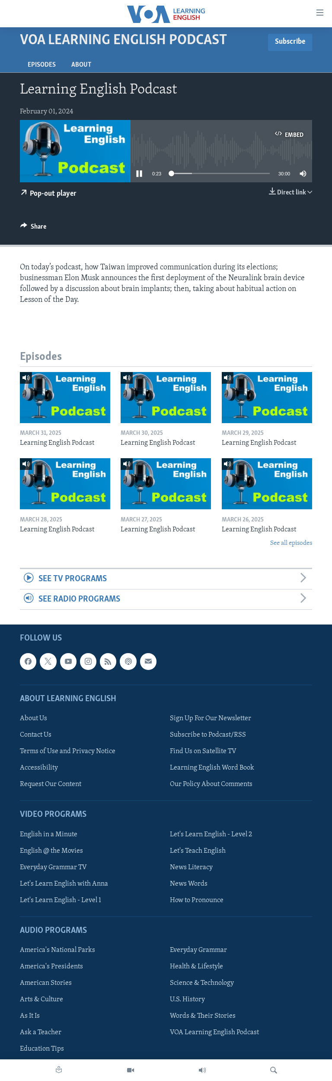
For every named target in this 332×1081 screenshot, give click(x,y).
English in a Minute (48, 834)
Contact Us (35, 734)
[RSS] (108, 662)
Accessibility (39, 767)
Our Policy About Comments (211, 784)
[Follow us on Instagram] (88, 662)
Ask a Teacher (40, 1032)
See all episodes (291, 543)
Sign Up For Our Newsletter (210, 718)
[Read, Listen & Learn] (58, 1070)
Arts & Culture (41, 1000)
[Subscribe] (148, 662)
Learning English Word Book (212, 767)
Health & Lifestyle (196, 966)
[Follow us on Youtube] (68, 662)
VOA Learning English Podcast (214, 1032)
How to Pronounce (196, 900)
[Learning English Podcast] (65, 397)
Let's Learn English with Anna (64, 883)
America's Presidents (51, 966)
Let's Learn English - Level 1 (60, 900)
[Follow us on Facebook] (28, 662)
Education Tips (42, 1049)
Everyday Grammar (198, 950)
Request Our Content (50, 784)
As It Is (30, 1016)
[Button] (33, 228)
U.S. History (187, 1000)
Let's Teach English (198, 851)
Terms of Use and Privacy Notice (67, 751)
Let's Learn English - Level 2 (211, 834)
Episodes (42, 64)
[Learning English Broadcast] (202, 1070)
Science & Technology (202, 983)
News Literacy (191, 867)
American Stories (46, 983)
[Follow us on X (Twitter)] (48, 662)
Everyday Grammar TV (53, 867)
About (81, 64)
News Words (189, 883)
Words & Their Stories (203, 1016)
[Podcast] (128, 662)
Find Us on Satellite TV (203, 751)
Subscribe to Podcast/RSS (208, 734)
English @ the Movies (51, 851)
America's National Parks (57, 950)
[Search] (274, 1070)
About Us (33, 718)
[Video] (131, 1070)
